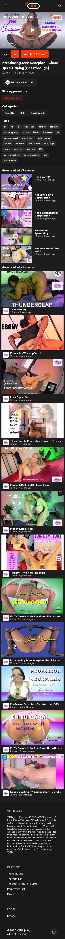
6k (58, 132)
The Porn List (14, 878)
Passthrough (38, 113)
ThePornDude (15, 873)
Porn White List (16, 888)
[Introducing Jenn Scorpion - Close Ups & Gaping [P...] (32, 30)
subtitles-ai (10, 160)
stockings (55, 127)
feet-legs (49, 143)
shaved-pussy (11, 132)
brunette (47, 132)
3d (5, 127)
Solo (22, 113)
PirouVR (11, 893)
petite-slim (34, 143)
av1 (45, 155)
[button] (59, 6)
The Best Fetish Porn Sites (22, 883)
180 (41, 149)
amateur (18, 149)
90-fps (7, 143)
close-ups (29, 127)
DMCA (11, 915)
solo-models (44, 138)
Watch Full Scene (34, 54)
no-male (20, 143)
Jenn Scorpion (12, 97)
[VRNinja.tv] (54, 17)
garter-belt (27, 138)
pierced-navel (11, 138)
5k (19, 127)
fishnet (42, 127)
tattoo (25, 132)
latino (36, 132)
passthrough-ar (12, 155)
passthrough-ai (32, 155)
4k (12, 127)
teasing (31, 149)
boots (7, 149)
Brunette (10, 113)
